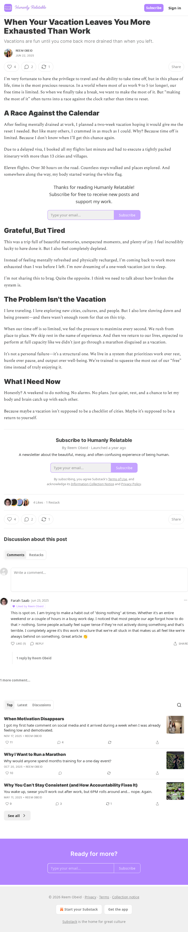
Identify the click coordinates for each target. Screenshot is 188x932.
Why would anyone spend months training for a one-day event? (57, 760)
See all (14, 815)
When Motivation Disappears (34, 718)
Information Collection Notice (92, 484)
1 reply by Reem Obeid (33, 658)
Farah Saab (20, 600)
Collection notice (125, 897)
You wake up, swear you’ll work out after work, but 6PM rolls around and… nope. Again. (78, 791)
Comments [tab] (15, 555)
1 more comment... (15, 680)
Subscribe (154, 8)
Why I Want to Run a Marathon (35, 754)
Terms (104, 897)
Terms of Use (117, 479)
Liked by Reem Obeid (30, 606)
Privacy (90, 897)
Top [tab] (9, 705)
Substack (69, 921)
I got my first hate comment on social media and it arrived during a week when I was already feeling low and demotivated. (82, 728)
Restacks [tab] (36, 555)
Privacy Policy (131, 484)
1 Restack (53, 502)
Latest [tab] (22, 705)
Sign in (174, 7)
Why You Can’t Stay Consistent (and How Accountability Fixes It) (71, 785)
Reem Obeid (24, 50)
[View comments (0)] (60, 773)
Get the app (118, 909)
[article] (94, 730)
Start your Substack (81, 909)
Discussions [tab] (41, 705)
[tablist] (25, 555)
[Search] (179, 705)
